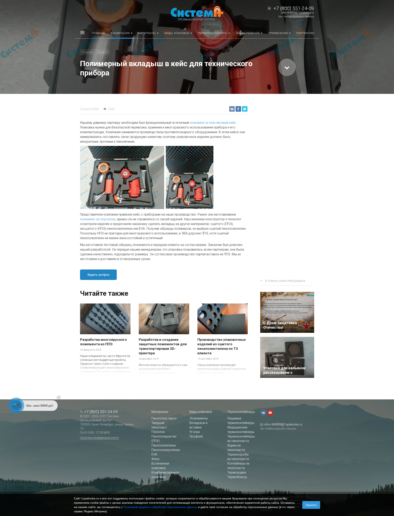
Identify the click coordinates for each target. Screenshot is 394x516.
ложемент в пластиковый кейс (213, 123)
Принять (311, 505)
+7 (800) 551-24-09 (294, 8)
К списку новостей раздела (285, 281)
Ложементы (198, 418)
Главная (87, 52)
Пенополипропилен (165, 450)
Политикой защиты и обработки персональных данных (160, 507)
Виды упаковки (200, 412)
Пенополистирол (163, 418)
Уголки (194, 432)
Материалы (159, 412)
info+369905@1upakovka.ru (297, 12)
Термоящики (236, 472)
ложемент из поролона (97, 219)
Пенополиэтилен (163, 445)
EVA (154, 454)
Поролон (158, 432)
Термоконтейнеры (241, 412)
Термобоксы (237, 477)
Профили (196, 436)
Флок (155, 459)
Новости (103, 52)
